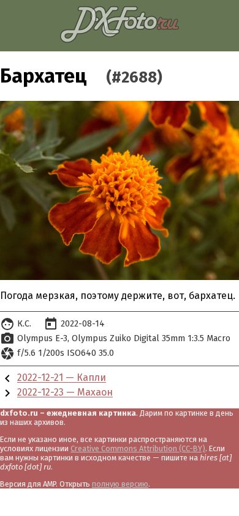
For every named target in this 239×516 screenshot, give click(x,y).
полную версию (120, 483)
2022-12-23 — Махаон (65, 393)
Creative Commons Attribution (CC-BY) (137, 448)
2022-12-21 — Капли (61, 378)
